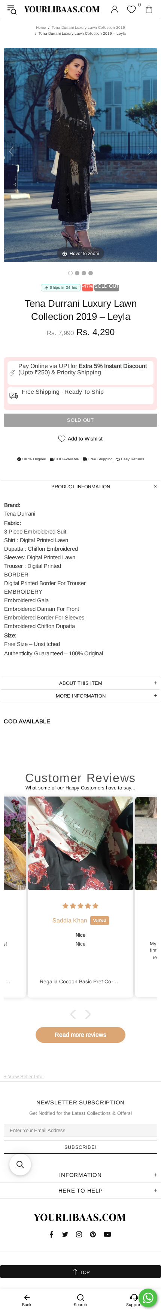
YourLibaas (62, 9)
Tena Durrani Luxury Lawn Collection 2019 (88, 27)
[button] (75, 1014)
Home (41, 27)
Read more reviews (80, 1035)
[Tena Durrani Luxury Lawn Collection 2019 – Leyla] (70, 273)
